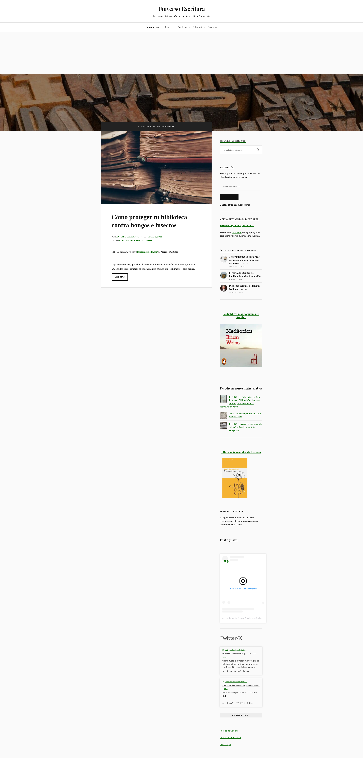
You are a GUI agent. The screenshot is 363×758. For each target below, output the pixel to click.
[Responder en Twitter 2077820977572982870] (223, 671)
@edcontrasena (250, 654)
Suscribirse (229, 197)
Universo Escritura (181, 8)
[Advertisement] (181, 53)
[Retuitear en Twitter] (223, 650)
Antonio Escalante (127, 237)
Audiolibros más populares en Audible (241, 315)
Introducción (152, 27)
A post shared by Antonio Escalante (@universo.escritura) (248, 618)
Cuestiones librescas (131, 240)
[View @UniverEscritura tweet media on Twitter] (224, 696)
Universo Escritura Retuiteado (236, 650)
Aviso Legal (225, 744)
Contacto (212, 27)
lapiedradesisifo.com (147, 251)
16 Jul (224, 657)
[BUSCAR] (258, 150)
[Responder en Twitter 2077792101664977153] (223, 703)
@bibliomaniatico (252, 685)
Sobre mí (197, 27)
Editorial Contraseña (232, 653)
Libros (148, 240)
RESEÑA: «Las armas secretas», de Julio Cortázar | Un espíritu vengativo (245, 427)
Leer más (120, 277)
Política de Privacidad (230, 737)
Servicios (182, 27)
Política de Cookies (229, 730)
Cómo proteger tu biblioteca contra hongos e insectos (149, 220)
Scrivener (236, 232)
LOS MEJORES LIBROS (233, 685)
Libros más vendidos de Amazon (241, 452)
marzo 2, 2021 (154, 237)
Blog (167, 27)
